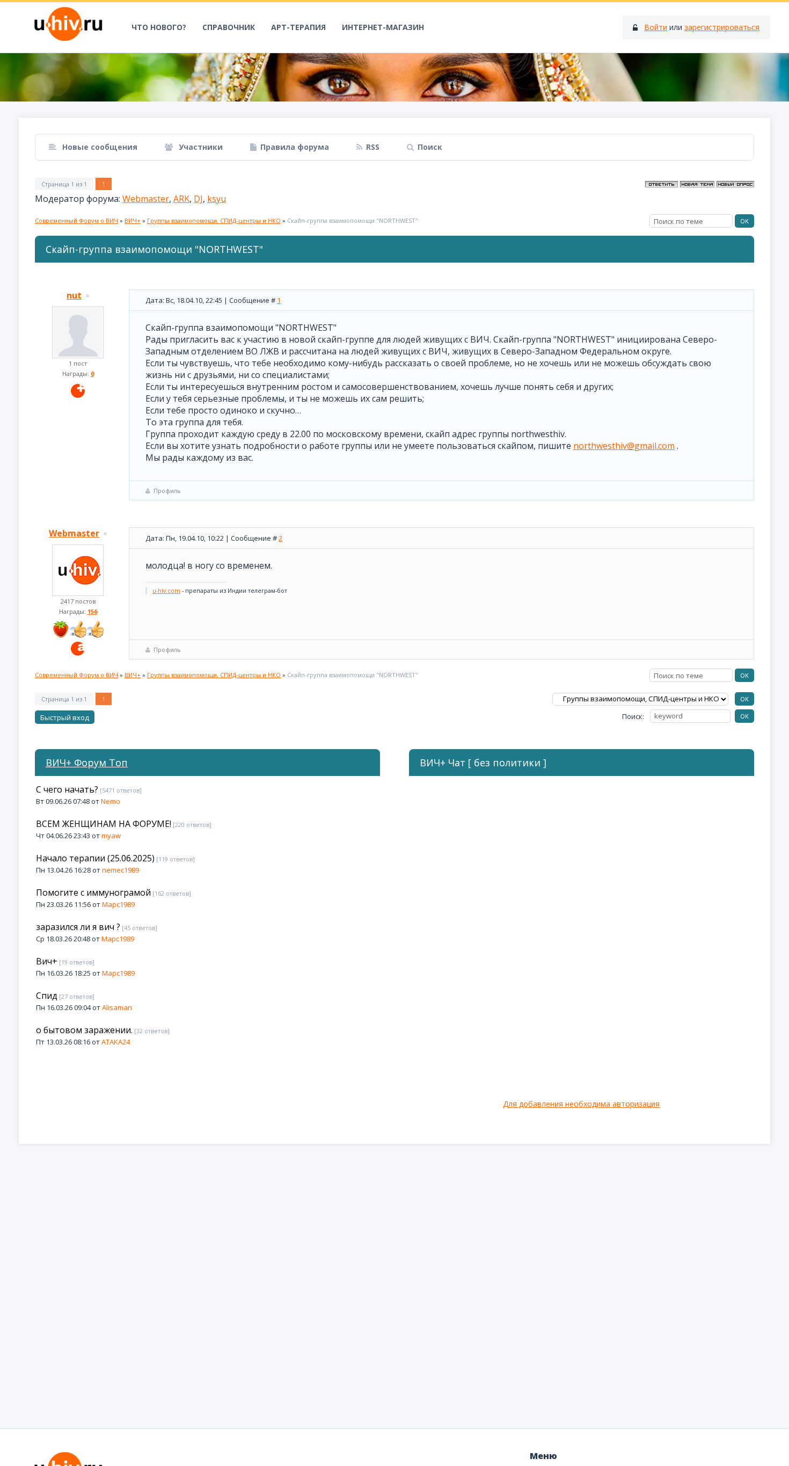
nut (74, 295)
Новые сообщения (98, 147)
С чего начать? (67, 789)
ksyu (216, 199)
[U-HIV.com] (394, 77)
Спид (46, 995)
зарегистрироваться (721, 27)
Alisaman (117, 1007)
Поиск (430, 147)
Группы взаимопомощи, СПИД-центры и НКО (214, 220)
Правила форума (294, 147)
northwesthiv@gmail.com (624, 446)
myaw (111, 835)
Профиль (167, 491)
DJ (198, 199)
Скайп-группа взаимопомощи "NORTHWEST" (352, 220)
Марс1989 (118, 904)
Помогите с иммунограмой (93, 892)
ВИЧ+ (133, 220)
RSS (372, 147)
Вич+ (46, 961)
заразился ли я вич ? (78, 927)
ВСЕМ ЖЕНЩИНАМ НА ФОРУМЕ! (103, 824)
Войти (655, 27)
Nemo (110, 801)
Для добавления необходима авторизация (581, 1104)
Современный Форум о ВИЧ (76, 220)
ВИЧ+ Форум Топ (87, 762)
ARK (181, 199)
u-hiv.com (166, 590)
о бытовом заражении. (84, 1030)
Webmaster (145, 199)
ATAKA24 (115, 1042)
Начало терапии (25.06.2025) (95, 858)
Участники (200, 147)
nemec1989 (120, 870)
